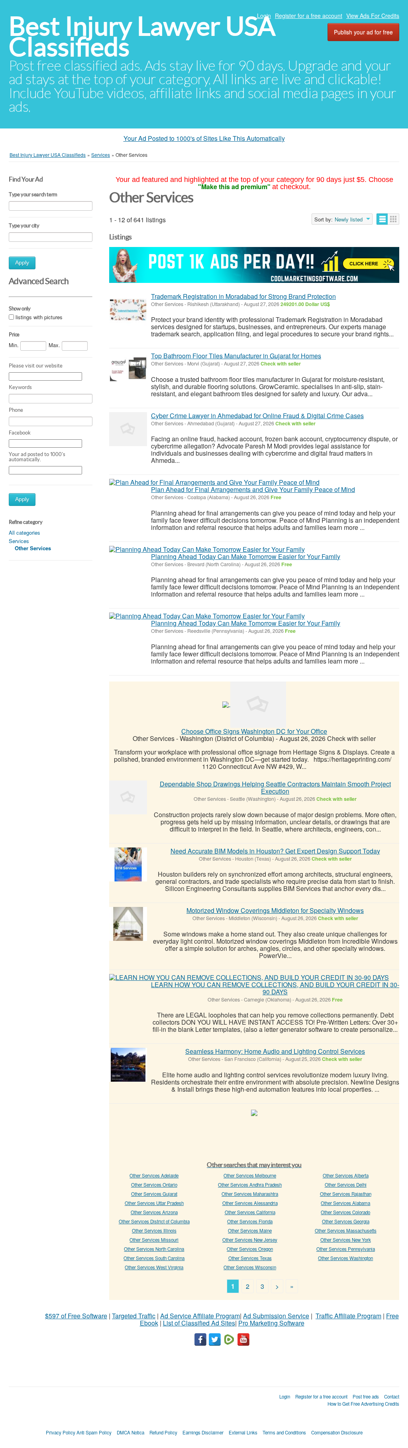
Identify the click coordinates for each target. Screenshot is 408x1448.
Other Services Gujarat (154, 1194)
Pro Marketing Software (271, 1322)
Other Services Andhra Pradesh (250, 1184)
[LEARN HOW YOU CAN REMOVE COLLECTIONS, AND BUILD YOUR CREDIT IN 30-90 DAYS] (249, 977)
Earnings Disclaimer (203, 1432)
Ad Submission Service (276, 1315)
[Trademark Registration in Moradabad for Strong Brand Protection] (128, 310)
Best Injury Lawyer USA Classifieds (142, 36)
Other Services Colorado (345, 1212)
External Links (243, 1432)
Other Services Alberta (346, 1175)
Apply (22, 263)
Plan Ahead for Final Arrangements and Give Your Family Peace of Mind (253, 489)
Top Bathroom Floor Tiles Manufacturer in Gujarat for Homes (236, 355)
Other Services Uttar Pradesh (154, 1203)
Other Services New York (345, 1240)
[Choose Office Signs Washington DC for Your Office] (258, 703)
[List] (382, 219)
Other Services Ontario (154, 1184)
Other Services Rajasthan (345, 1194)
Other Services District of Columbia (154, 1221)
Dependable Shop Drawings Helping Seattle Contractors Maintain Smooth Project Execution (275, 787)
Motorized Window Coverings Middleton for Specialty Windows (275, 910)
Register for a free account (308, 16)
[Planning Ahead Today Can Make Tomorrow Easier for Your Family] (207, 549)
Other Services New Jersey (249, 1240)
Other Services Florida (250, 1221)
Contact (391, 1396)
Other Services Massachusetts (346, 1230)
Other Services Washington (345, 1258)
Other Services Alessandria (250, 1203)
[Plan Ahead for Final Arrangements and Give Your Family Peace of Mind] (214, 482)
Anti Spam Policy (94, 1432)
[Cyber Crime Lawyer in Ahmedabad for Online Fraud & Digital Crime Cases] (128, 429)
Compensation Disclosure (337, 1432)
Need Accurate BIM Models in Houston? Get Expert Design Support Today (275, 850)
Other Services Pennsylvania (345, 1249)
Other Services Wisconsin (250, 1267)
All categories (24, 532)
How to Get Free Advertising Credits (363, 1404)
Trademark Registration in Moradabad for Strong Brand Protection (243, 296)
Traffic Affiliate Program (348, 1315)
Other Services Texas (250, 1258)
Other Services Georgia (345, 1221)
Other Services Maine (250, 1230)
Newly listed (349, 219)
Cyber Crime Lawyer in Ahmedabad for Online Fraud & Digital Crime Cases (257, 415)
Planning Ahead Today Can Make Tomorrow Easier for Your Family (245, 556)
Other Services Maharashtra (250, 1194)
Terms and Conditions (284, 1432)
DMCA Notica (130, 1432)
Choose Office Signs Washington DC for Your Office (254, 731)
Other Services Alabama (345, 1203)
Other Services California (250, 1212)
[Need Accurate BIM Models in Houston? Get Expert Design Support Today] (128, 864)
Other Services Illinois (154, 1230)
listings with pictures (39, 317)
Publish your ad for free (363, 32)
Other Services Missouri (153, 1240)
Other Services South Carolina (154, 1258)
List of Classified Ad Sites (199, 1322)
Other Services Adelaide (153, 1175)
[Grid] (393, 219)
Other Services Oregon (250, 1249)
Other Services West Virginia (154, 1267)
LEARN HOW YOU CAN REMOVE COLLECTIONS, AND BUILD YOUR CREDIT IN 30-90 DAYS (275, 988)
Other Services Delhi (346, 1184)
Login (264, 16)
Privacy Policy (60, 1432)
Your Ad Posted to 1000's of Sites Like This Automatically (204, 138)
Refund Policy (163, 1432)
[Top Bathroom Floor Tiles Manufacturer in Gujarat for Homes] (128, 369)
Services (19, 541)
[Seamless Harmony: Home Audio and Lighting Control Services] (128, 1065)
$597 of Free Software (76, 1315)
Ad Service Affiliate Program (200, 1315)
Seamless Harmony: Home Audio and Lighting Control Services (275, 1051)
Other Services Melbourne (250, 1175)
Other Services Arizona (154, 1212)
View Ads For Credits (372, 16)
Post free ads (366, 1396)
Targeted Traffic (133, 1315)
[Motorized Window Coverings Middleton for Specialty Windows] (128, 924)
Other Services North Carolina (154, 1249)
